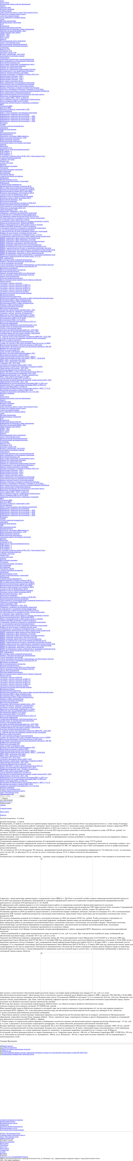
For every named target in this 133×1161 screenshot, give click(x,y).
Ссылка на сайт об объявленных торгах (14, 194)
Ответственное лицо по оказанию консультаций (17, 84)
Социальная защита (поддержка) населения (15, 143)
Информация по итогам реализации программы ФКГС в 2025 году (24, 383)
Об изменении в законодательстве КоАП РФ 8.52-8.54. (19, 216)
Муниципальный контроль (9, 271)
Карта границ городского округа (11, 81)
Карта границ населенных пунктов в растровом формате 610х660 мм (24, 91)
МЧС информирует (7, 258)
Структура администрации (9, 16)
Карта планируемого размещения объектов (15, 93)
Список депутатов (6, 163)
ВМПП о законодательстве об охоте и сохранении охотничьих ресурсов (25, 248)
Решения (3, 164)
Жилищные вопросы (7, 295)
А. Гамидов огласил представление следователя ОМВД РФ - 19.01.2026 (25, 336)
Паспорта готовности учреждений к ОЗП (14, 109)
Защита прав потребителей (9, 276)
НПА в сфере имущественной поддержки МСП (17, 188)
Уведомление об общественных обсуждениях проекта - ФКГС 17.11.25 (25, 388)
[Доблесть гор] (5, 1051)
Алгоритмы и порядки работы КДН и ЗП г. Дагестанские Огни (22, 156)
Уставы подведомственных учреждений (14, 181)
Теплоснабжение (6, 111)
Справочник (4, 1150)
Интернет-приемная (7, 1142)
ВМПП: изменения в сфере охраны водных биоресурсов (20, 238)
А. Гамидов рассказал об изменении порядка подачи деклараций (23, 338)
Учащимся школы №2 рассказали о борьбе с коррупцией (20, 333)
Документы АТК (6, 51)
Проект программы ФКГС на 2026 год (13, 386)
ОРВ (1, 131)
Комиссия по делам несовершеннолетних (14, 149)
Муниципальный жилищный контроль (14, 46)
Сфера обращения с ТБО (8, 209)
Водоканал (4, 123)
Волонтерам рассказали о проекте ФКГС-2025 (16, 390)
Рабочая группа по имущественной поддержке (16, 196)
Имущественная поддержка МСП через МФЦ (16, 191)
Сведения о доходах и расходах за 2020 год (15, 285)
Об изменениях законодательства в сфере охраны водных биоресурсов (25, 236)
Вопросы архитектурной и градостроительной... (17, 86)
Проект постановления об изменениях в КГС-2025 (18, 373)
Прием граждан (5, 281)
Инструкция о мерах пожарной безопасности (16, 260)
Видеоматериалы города (8, 1123)
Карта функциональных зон (10, 62)
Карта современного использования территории (17, 61)
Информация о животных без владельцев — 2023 (17, 118)
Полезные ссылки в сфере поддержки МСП (15, 198)
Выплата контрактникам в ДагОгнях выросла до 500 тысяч (21, 345)
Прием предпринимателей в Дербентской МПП (17, 223)
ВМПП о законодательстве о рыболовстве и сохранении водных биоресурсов (27, 250)
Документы (4, 168)
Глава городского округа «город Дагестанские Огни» (19, 12)
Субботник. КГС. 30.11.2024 (10, 363)
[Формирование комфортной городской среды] (17, 1054)
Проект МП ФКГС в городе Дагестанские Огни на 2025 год (21, 371)
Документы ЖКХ (6, 106)
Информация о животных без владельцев (14, 114)
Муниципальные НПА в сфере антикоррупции (16, 303)
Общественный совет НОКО (10, 32)
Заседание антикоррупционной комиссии (15, 335)
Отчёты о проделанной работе (11, 328)
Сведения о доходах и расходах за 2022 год (15, 290)
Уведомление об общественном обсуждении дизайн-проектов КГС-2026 (25, 380)
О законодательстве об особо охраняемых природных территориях (23, 231)
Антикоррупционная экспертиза (11, 306)
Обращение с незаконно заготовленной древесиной (18, 213)
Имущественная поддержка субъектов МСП (15, 186)
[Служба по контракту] (8, 1047)
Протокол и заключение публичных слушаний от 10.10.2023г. (22, 89)
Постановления (5, 171)
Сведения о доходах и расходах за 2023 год (15, 288)
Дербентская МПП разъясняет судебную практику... (18, 226)
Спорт (2, 19)
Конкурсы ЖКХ (5, 108)
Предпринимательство (8, 133)
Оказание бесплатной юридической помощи (16, 293)
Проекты (3, 144)
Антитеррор (4, 47)
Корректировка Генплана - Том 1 (11, 76)
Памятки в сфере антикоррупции (11, 305)
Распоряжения (5, 173)
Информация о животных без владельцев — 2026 (17, 121)
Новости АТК (5, 49)
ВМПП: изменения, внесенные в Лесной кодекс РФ (18, 243)
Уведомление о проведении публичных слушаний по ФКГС (21, 366)
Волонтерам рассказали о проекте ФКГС (14, 355)
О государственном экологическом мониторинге (17, 229)
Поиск (22, 796)
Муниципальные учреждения (10, 22)
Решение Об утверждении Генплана (13, 66)
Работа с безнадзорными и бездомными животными (18, 113)
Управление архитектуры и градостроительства (17, 59)
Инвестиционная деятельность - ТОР (13, 138)
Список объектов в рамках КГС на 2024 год (15, 378)
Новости (3, 39)
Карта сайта (4, 1143)
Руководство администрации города (13, 14)
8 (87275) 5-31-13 (6, 802)
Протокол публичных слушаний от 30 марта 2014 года (19, 74)
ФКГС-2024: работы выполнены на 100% (14, 376)
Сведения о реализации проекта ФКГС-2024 (16, 365)
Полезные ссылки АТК (8, 52)
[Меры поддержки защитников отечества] (15, 1049)
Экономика (4, 128)
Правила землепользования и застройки (14, 72)
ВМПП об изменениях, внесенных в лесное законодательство (22, 253)
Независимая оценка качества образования (15, 4)
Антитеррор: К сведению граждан (12, 56)
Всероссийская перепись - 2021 (11, 199)
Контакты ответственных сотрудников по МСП (17, 193)
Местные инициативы (8, 21)
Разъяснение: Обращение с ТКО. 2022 (13, 211)
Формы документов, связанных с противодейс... (17, 311)
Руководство (4, 161)
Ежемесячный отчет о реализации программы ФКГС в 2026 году (23, 385)
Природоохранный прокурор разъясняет (14, 204)
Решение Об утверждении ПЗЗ (11, 67)
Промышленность (6, 134)
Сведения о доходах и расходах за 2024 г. (14, 291)
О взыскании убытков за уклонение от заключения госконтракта (23, 228)
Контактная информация (9, 323)
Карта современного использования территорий (17, 83)
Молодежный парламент (9, 166)
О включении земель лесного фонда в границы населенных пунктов (24, 221)
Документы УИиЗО (7, 174)
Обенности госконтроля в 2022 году (13, 208)
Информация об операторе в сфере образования (17, 29)
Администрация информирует (11, 184)
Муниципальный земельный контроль (13, 44)
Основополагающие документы (11, 169)
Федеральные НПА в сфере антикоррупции (15, 300)
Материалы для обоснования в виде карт (14, 96)
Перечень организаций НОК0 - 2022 (13, 31)
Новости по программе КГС (10, 350)
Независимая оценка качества (10, 27)
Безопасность (4, 26)
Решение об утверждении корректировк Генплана (17, 69)
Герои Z (3, 6)
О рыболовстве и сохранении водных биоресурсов (18, 214)
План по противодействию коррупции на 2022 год (18, 321)
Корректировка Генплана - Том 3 (11, 79)
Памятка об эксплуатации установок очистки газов (18, 233)
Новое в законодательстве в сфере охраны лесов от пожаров (21, 224)
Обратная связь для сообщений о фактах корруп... (17, 316)
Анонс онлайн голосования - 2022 (12, 351)
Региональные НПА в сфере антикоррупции (16, 301)
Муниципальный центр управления (13, 41)
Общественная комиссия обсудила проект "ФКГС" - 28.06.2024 (22, 358)
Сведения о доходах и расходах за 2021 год (15, 286)
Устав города (4, 2)
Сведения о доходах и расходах (11, 283)
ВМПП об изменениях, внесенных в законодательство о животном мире (26, 251)
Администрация (6, 11)
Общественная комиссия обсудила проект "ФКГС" (18, 356)
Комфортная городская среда (10, 348)
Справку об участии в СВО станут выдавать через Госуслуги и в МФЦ (25, 343)
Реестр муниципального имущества (12, 270)
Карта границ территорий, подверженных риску (17, 64)
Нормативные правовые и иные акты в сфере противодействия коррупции (26, 298)
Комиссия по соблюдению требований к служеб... (17, 315)
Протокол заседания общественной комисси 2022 (17, 353)
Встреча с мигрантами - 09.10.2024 (12, 54)
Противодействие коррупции (10, 296)
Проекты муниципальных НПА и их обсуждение (17, 273)
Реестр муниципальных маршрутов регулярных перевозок (20, 280)
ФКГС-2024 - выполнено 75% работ (13, 361)
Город (2, 395)
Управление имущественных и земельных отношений (19, 103)
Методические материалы (9, 308)
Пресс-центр (4, 37)
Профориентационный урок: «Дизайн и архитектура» (19, 375)
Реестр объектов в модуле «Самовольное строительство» (20, 99)
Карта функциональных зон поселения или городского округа (22, 94)
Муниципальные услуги (8, 179)
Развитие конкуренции (8, 129)
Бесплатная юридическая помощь (12, 1130)
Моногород (4, 146)
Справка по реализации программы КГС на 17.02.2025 (19, 391)
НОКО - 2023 (5, 34)
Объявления (4, 178)
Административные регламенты (11, 176)
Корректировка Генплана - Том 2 (11, 77)
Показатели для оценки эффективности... (14, 136)
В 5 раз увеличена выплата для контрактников (16, 341)
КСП (2, 24)
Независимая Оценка (7, 1121)
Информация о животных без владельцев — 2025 (17, 119)
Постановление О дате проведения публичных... (17, 71)
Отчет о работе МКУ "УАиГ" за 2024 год (14, 98)
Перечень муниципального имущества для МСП (17, 189)
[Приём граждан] (6, 1046)
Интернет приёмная (7, 9)
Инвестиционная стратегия (9, 139)
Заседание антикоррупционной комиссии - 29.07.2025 (19, 330)
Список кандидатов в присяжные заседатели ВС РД (18, 266)
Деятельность (5, 57)
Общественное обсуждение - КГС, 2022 (14, 381)
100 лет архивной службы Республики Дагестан (17, 275)
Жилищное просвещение (9, 268)
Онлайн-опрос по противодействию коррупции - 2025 (19, 331)
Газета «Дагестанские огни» (10, 42)
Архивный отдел (6, 148)
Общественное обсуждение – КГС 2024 (14, 368)
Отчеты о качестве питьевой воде (12, 126)
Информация (4, 183)
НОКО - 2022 (5, 36)
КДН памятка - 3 (6, 154)
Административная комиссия (10, 158)
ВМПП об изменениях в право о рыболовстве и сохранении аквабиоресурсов (27, 255)
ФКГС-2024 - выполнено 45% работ (13, 360)
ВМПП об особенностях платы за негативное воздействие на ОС (23, 246)
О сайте (3, 1152)
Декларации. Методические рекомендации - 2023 (17, 310)
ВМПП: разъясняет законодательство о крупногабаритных (21, 245)
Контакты (3, 1153)
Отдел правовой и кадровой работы (12, 17)
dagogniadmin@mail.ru (20, 1157)
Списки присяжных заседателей (11, 263)
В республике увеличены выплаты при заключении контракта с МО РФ (25, 346)
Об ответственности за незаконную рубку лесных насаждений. (22, 218)
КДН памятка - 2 (6, 153)
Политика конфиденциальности (11, 278)
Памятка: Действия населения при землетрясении (17, 261)
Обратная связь (5, 7)
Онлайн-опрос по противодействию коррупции (17, 326)
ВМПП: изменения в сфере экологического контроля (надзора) (22, 241)
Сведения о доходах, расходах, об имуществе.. (16, 313)
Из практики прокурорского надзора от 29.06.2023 (18, 203)
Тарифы (3, 124)
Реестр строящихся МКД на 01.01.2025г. (14, 101)
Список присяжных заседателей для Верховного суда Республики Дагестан (27, 265)
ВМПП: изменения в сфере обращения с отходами (18, 240)
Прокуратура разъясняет (8, 201)
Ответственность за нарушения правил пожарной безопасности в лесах (25, 206)
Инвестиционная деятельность (11, 141)
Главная (3, 805)
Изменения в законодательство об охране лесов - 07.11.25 (20, 256)
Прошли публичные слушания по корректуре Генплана (19, 88)
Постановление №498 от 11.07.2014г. (13, 318)
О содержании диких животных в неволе (14, 219)
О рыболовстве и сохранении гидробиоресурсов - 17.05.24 (21, 234)
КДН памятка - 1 (6, 151)
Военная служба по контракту (10, 340)
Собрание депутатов (7, 159)
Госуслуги (3, 1147)
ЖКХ (2, 104)
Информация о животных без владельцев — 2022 (17, 116)
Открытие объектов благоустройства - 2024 (15, 370)
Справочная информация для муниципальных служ (18, 325)
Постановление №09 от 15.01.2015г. (12, 320)
